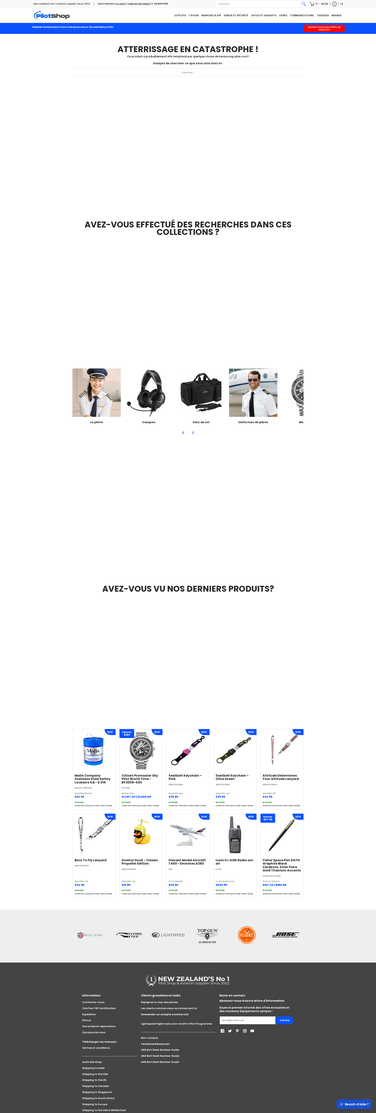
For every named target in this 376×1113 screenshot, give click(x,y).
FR (341, 3)
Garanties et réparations (98, 1026)
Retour (86, 1020)
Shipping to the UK (94, 1080)
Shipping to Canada (95, 1086)
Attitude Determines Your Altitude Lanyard (281, 777)
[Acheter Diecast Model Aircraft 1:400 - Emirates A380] (188, 835)
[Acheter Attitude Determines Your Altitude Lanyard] (282, 750)
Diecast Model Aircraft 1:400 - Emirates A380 (187, 862)
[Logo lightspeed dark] (168, 935)
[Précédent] (183, 432)
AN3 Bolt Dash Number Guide (160, 1049)
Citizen (126, 788)
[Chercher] (303, 4)
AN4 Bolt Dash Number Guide (160, 1056)
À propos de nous (93, 1032)
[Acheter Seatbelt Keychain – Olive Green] (235, 750)
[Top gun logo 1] (207, 935)
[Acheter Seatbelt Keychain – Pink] (188, 750)
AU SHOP (121, 3)
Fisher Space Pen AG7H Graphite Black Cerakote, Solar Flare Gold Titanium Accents (282, 865)
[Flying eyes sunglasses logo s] (129, 935)
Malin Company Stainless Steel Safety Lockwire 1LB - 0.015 (92, 779)
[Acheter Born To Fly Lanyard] (94, 835)
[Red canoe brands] (90, 935)
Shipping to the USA (95, 1074)
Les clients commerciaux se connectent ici (169, 1008)
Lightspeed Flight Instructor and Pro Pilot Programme (176, 1023)
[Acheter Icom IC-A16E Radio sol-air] (235, 835)
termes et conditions (96, 1048)
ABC (171, 869)
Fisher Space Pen (272, 876)
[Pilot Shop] (51, 15)
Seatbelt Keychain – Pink (185, 777)
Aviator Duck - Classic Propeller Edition (140, 862)
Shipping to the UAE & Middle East (104, 1110)
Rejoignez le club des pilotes (159, 1002)
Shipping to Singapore (97, 1092)
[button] (319, 4)
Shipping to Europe (94, 1104)
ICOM (218, 869)
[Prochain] (192, 432)
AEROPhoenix (176, 784)
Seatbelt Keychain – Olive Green (232, 777)
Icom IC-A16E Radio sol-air (235, 862)
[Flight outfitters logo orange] (246, 935)
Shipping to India (93, 1068)
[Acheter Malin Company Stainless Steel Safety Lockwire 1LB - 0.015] (94, 750)
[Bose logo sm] (286, 935)
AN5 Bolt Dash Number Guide (160, 1062)
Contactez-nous (93, 1002)
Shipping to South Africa (98, 1098)
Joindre (284, 1020)
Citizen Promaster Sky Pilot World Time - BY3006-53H (140, 779)
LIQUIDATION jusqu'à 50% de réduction (324, 28)
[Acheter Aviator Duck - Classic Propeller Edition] (141, 835)
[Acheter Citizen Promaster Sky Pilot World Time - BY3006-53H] (141, 750)
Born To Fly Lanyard (91, 860)
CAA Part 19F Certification (99, 1008)
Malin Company (83, 788)
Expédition (89, 1014)
